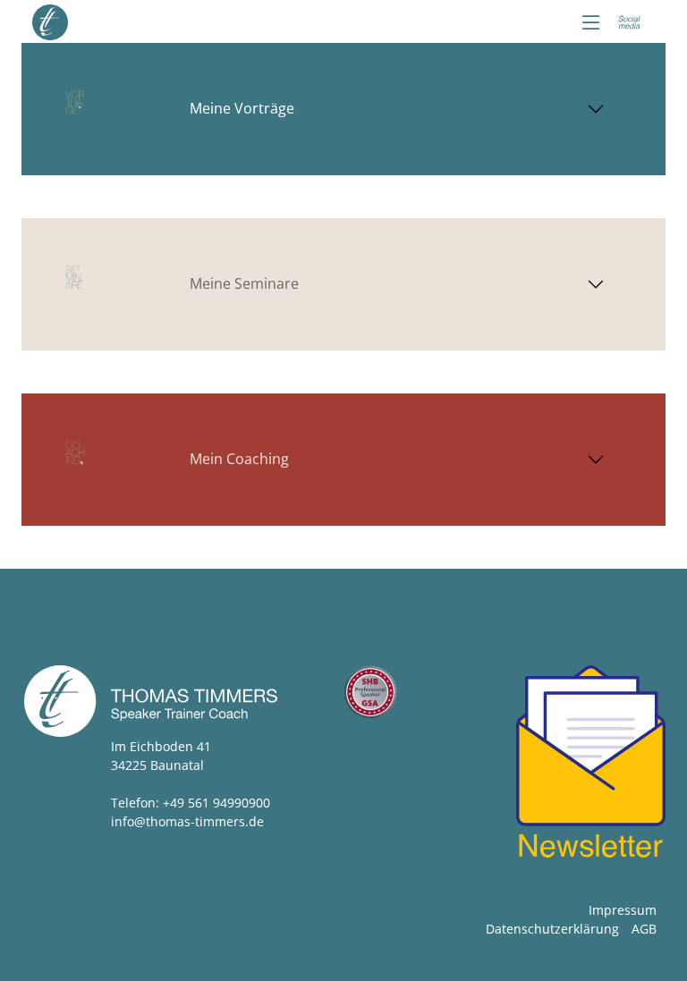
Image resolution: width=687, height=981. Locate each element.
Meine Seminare (244, 283)
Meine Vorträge (242, 108)
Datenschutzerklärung (552, 928)
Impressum (623, 909)
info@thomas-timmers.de (187, 821)
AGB (644, 928)
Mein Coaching (239, 459)
